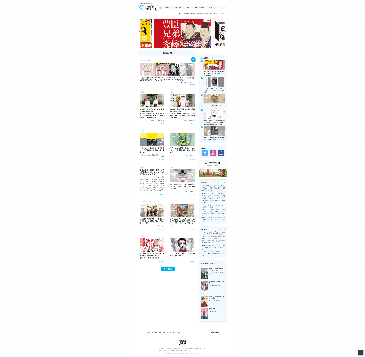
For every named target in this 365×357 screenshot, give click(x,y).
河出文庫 (193, 13)
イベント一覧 (221, 182)
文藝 (211, 13)
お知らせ (166, 7)
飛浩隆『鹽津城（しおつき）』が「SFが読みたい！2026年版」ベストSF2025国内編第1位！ (213, 247)
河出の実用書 (200, 13)
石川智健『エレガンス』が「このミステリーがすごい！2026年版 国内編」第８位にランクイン (213, 253)
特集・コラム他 (199, 7)
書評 (188, 7)
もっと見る (168, 269)
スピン (219, 7)
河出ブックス (217, 13)
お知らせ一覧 (221, 229)
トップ (142, 332)
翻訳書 (206, 13)
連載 (210, 7)
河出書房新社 (185, 13)
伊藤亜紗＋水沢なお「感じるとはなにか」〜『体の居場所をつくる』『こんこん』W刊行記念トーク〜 (213, 219)
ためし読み (178, 7)
